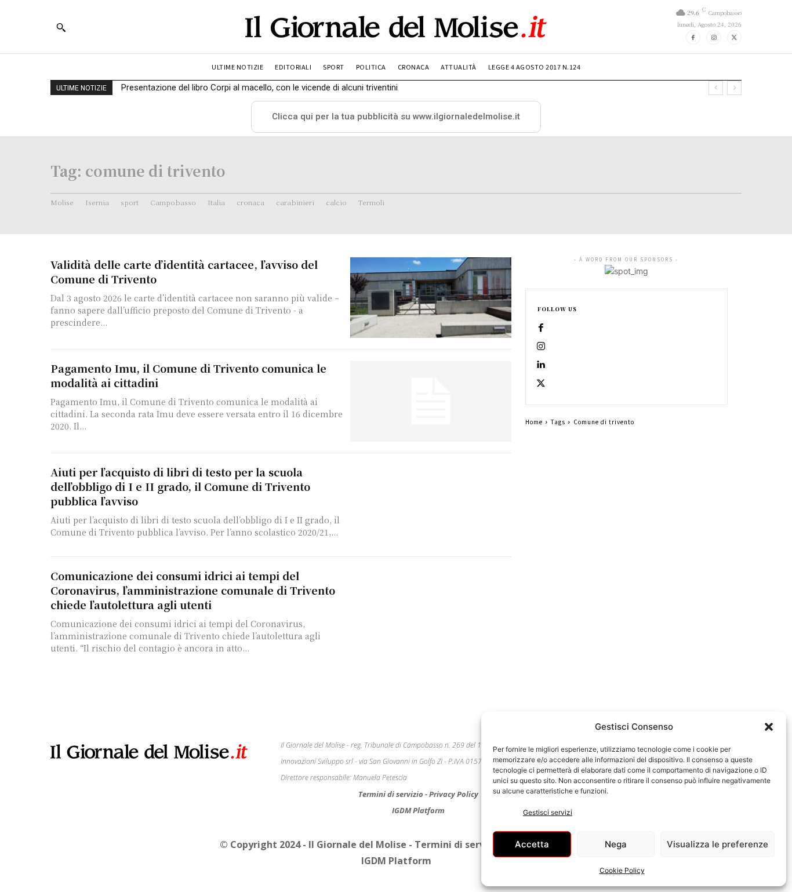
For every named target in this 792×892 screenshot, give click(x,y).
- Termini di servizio (456, 844)
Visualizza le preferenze (717, 844)
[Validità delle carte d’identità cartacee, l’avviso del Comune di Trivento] (430, 297)
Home (534, 421)
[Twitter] (734, 37)
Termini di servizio (391, 794)
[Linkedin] (541, 365)
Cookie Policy (622, 870)
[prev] (716, 88)
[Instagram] (713, 37)
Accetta (532, 844)
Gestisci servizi (547, 812)
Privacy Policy (453, 794)
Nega (616, 844)
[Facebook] (693, 37)
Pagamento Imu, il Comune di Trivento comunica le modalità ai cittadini (188, 375)
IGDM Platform (418, 810)
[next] (734, 88)
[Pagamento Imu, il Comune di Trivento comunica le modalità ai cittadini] (430, 401)
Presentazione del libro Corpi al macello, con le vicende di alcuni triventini (259, 87)
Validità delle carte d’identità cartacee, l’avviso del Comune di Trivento (184, 271)
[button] (769, 727)
